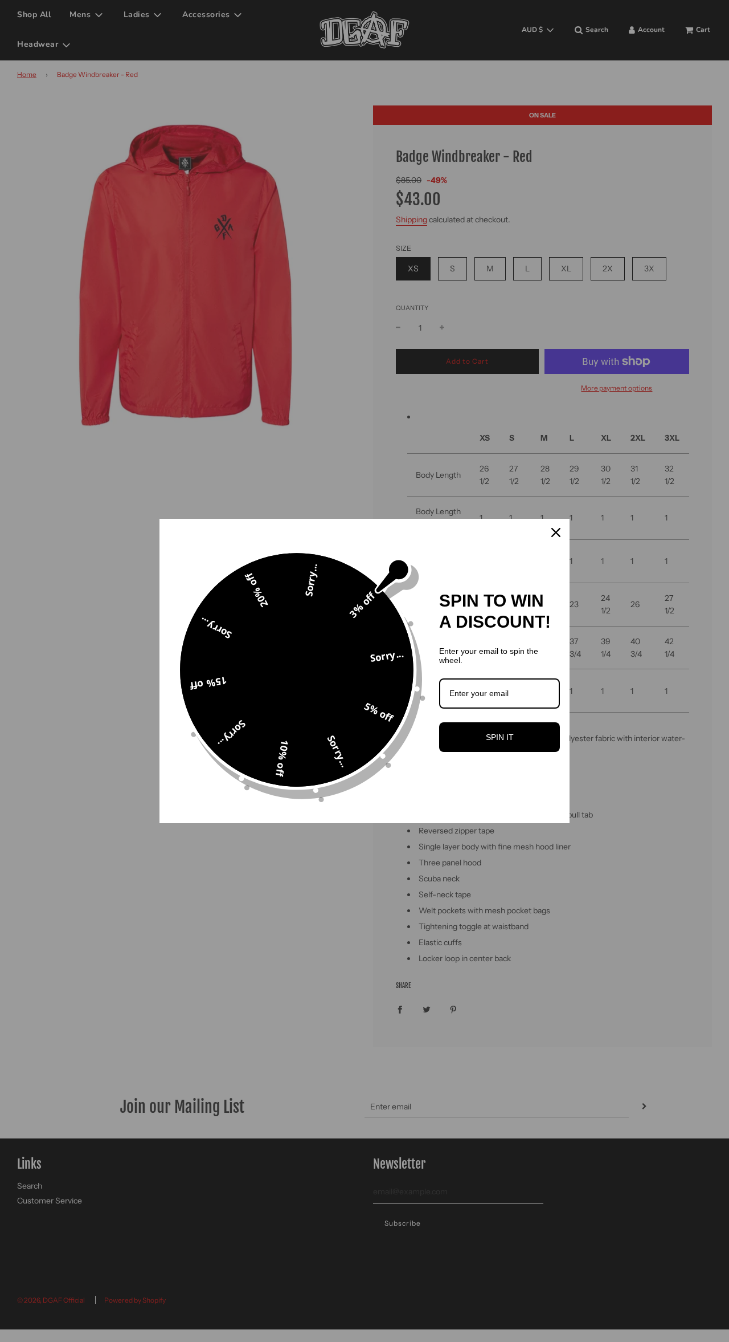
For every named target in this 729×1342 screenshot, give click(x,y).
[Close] (556, 532)
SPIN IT (500, 737)
